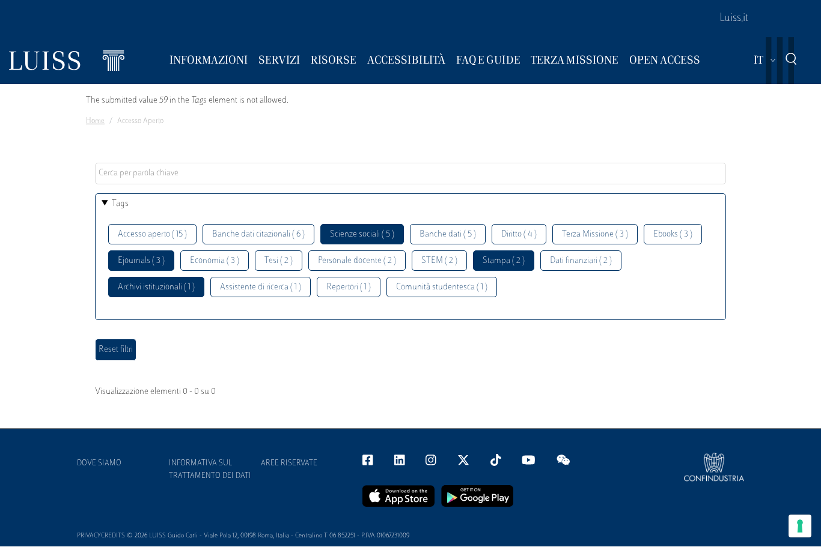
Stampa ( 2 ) (504, 260)
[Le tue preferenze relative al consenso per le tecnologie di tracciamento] (800, 526)
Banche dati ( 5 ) (448, 234)
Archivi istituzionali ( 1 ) (156, 287)
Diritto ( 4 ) (519, 234)
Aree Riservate (289, 463)
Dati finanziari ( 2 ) (581, 260)
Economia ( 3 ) (214, 260)
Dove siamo (99, 463)
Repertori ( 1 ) (348, 287)
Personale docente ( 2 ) (357, 260)
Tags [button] (120, 203)
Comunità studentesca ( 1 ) (441, 287)
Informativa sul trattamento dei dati (210, 470)
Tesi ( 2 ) (278, 260)
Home (95, 121)
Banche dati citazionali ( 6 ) (258, 234)
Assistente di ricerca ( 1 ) (260, 287)
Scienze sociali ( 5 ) (362, 234)
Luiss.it (733, 18)
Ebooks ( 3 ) (672, 234)
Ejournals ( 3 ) (141, 260)
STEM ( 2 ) (439, 260)
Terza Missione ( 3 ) (595, 234)
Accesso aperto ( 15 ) (152, 234)
